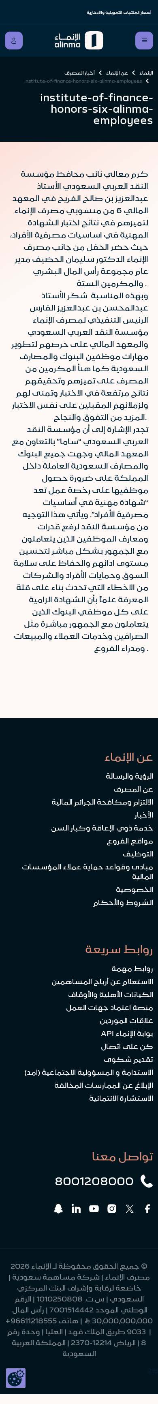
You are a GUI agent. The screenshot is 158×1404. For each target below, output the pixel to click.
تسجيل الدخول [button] (14, 40)
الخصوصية (134, 889)
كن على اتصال (127, 1046)
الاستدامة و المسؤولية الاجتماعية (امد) (88, 1072)
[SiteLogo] (79, 40)
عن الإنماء (117, 73)
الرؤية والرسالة (129, 776)
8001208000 (94, 1181)
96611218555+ (31, 1321)
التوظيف (138, 854)
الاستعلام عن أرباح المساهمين (102, 981)
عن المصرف (133, 789)
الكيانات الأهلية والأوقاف (110, 994)
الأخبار (144, 815)
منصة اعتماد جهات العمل (109, 1007)
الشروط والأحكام (123, 902)
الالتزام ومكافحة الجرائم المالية (102, 802)
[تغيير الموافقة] (16, 1378)
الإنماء (146, 73)
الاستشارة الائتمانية (121, 1098)
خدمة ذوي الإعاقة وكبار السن (102, 828)
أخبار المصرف (79, 73)
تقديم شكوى (128, 1059)
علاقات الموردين (126, 1020)
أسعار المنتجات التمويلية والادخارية (119, 12)
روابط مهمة (132, 968)
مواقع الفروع (130, 841)
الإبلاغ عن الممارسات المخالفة (103, 1085)
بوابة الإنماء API (127, 1033)
